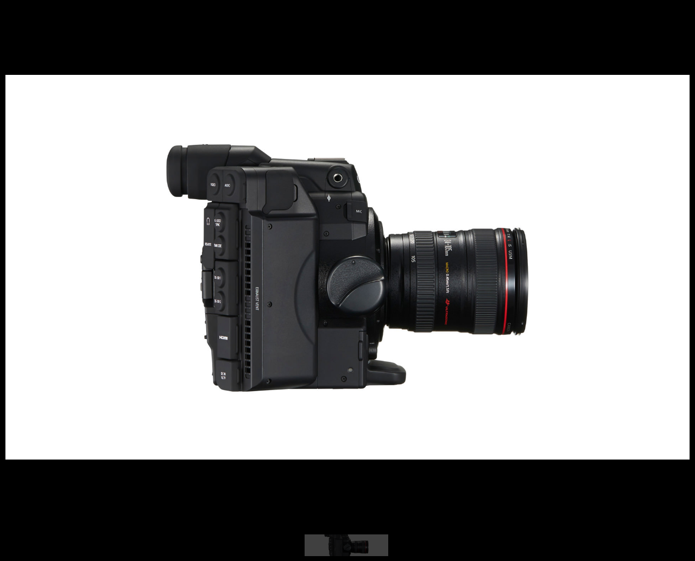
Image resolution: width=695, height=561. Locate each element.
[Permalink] (74, 436)
